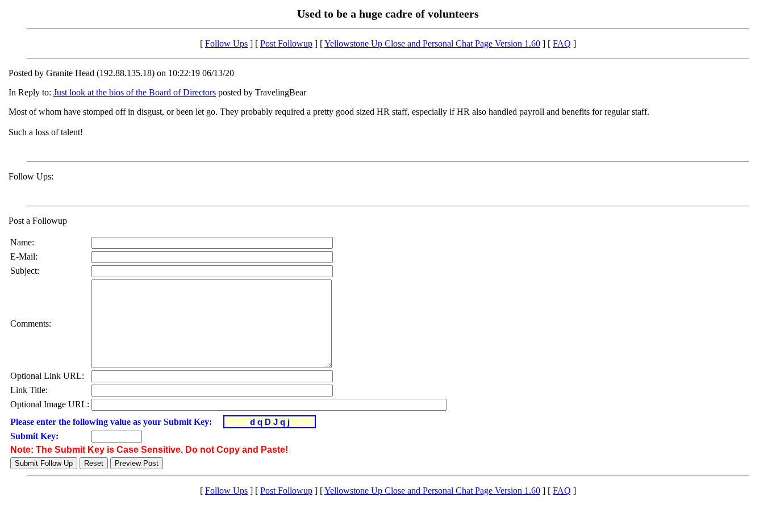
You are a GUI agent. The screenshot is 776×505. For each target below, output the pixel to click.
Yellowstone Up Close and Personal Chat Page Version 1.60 (432, 43)
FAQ (562, 43)
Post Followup (286, 43)
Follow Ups (226, 43)
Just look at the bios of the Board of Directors (134, 92)
